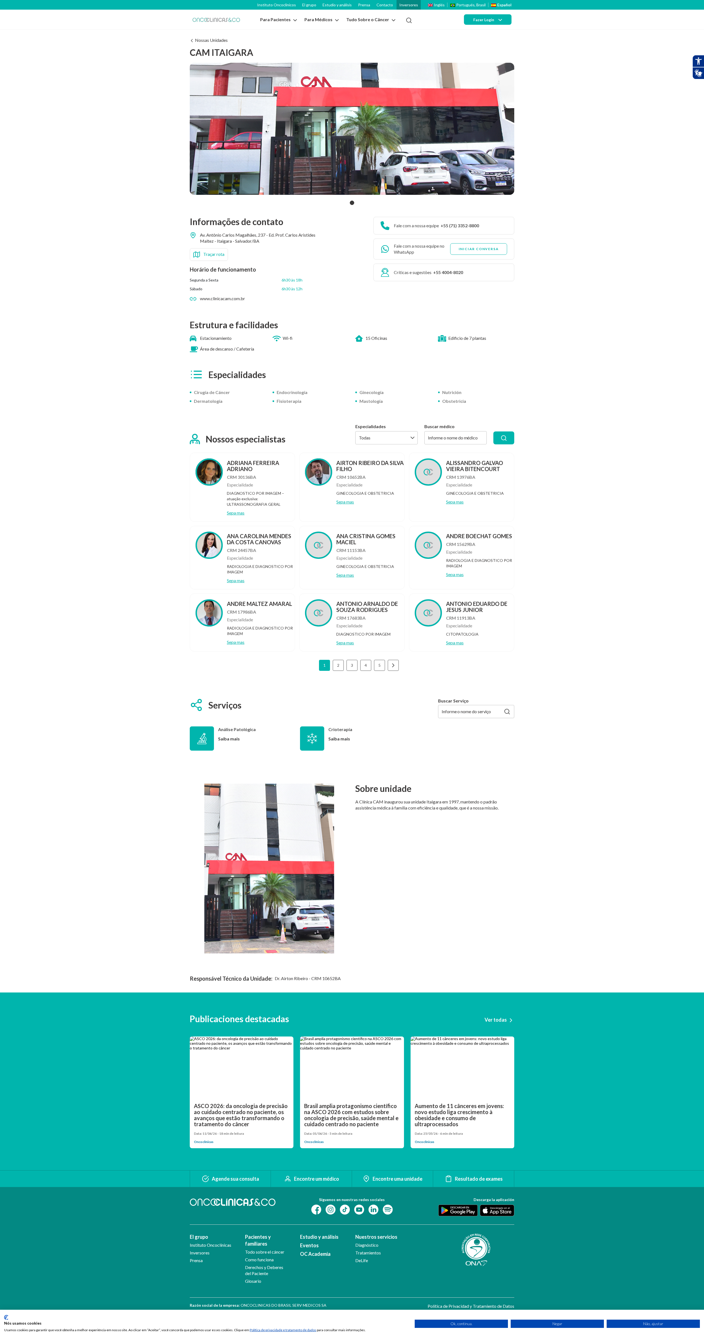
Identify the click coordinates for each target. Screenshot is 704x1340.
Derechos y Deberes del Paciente (264, 1270)
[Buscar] (503, 437)
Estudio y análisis (337, 4)
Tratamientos (368, 1252)
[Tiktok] (345, 1209)
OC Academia (315, 1254)
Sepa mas (235, 512)
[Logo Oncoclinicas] (216, 19)
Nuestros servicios (376, 1237)
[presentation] (393, 665)
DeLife (361, 1260)
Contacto (384, 4)
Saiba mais (229, 738)
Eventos (309, 1245)
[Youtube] (359, 1209)
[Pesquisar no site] (409, 20)
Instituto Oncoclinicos (276, 4)
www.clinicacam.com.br (222, 298)
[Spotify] (388, 1209)
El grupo (309, 4)
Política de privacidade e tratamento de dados (283, 1330)
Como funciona (259, 1259)
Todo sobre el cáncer (264, 1251)
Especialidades (370, 426)
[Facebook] (316, 1209)
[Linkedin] (373, 1209)
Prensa (364, 4)
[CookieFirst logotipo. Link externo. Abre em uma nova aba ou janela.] (6, 1317)
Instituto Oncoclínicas (210, 1245)
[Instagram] (331, 1209)
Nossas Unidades (211, 40)
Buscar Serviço (453, 700)
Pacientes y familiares (258, 1240)
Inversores (408, 4)
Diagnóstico (366, 1245)
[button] (352, 203)
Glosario (253, 1281)
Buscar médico (439, 426)
